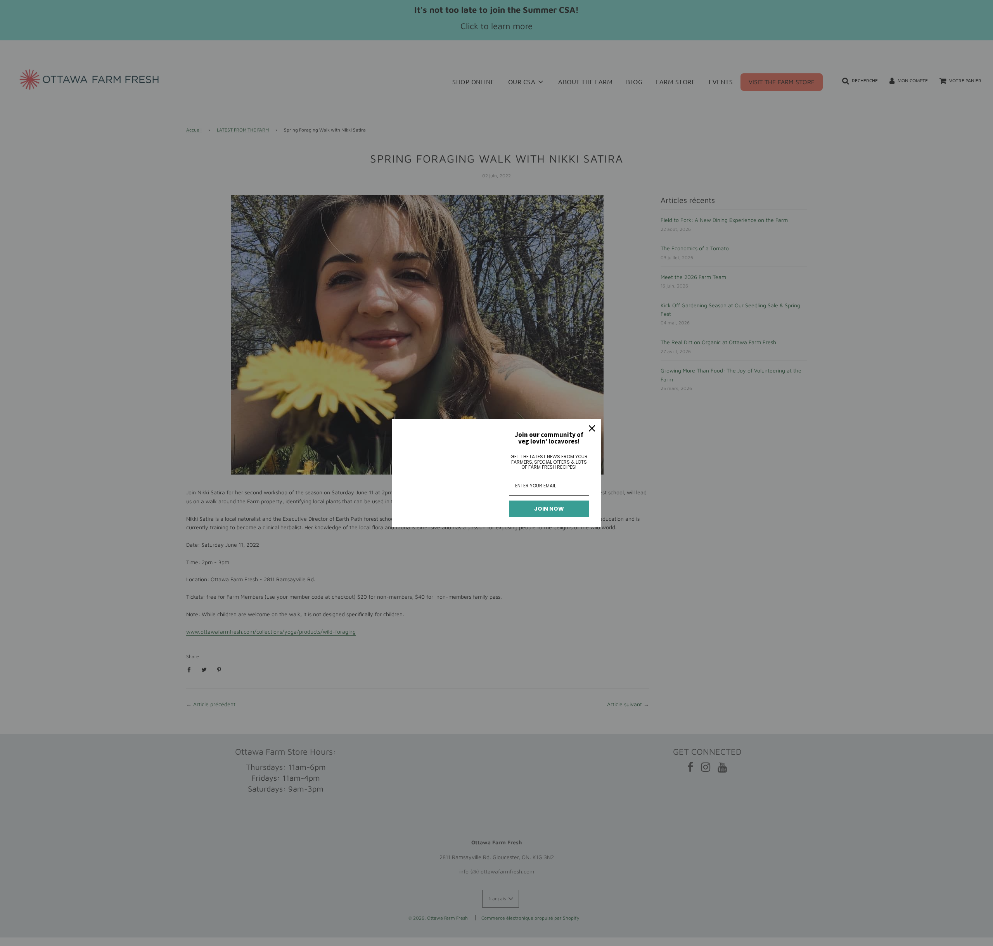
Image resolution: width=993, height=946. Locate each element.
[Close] (592, 428)
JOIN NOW (549, 509)
